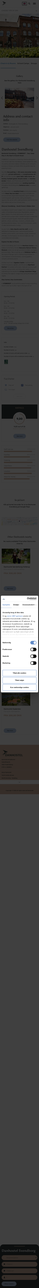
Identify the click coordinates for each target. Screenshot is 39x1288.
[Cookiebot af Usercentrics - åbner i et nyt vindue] (28, 598)
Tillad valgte (19, 680)
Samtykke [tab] (6, 605)
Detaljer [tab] (16, 605)
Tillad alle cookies (19, 673)
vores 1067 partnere (15, 616)
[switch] (33, 649)
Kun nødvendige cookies (19, 687)
